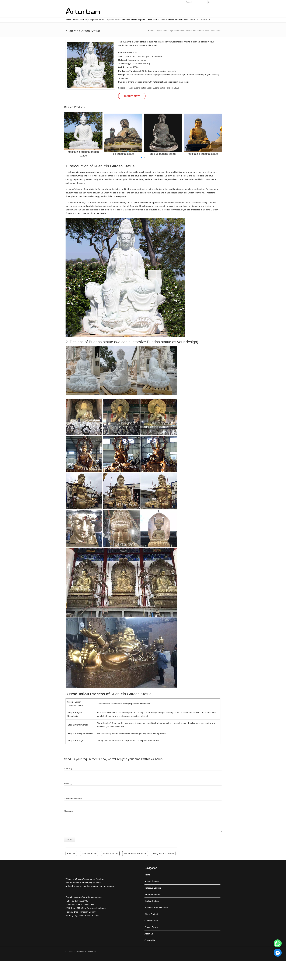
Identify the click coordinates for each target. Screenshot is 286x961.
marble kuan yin (110, 853)
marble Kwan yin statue (135, 853)
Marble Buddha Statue (156, 88)
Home (68, 19)
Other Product (151, 914)
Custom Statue (167, 19)
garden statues (91, 886)
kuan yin (71, 853)
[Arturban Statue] (83, 13)
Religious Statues (96, 19)
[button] (218, 135)
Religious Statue (172, 88)
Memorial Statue (152, 894)
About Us (194, 19)
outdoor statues (106, 886)
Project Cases (181, 19)
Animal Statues (80, 19)
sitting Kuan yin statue (163, 853)
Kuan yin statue (89, 853)
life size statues (75, 886)
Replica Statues (113, 19)
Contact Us (205, 19)
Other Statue (153, 19)
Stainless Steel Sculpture (133, 19)
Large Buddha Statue (137, 88)
